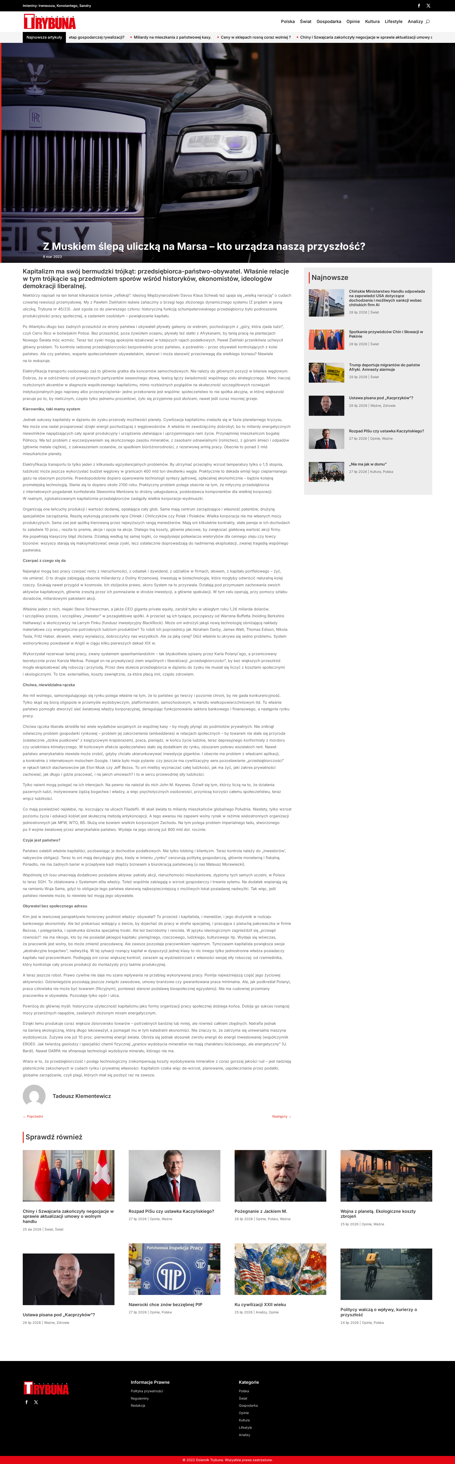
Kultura (372, 21)
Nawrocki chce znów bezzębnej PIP (165, 1304)
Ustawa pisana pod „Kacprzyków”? (381, 397)
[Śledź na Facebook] (419, 5)
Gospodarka (329, 21)
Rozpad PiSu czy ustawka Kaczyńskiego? (386, 431)
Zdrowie (389, 405)
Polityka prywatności (147, 1391)
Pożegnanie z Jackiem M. (261, 1211)
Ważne (375, 405)
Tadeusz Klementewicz (82, 1096)
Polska (288, 21)
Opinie (353, 21)
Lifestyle (394, 21)
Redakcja (138, 1405)
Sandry (85, 6)
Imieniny (30, 6)
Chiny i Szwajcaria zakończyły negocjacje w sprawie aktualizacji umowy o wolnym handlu (244, 37)
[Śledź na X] (428, 5)
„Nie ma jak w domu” (368, 464)
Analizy (415, 21)
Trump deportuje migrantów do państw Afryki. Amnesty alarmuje (384, 367)
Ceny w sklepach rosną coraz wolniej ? (119, 37)
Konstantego (67, 6)
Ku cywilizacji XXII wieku (260, 1304)
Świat (305, 21)
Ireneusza (47, 6)
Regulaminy (140, 1398)
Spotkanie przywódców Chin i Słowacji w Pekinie (386, 334)
